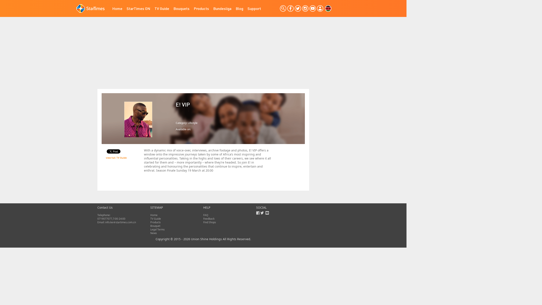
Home (117, 8)
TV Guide (162, 8)
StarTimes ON (138, 8)
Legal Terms (157, 229)
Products (201, 8)
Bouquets (181, 8)
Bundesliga (222, 8)
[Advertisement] (203, 57)
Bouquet (155, 226)
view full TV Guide (116, 157)
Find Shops (209, 222)
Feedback (208, 218)
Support (254, 8)
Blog (239, 8)
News (153, 233)
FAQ (205, 215)
